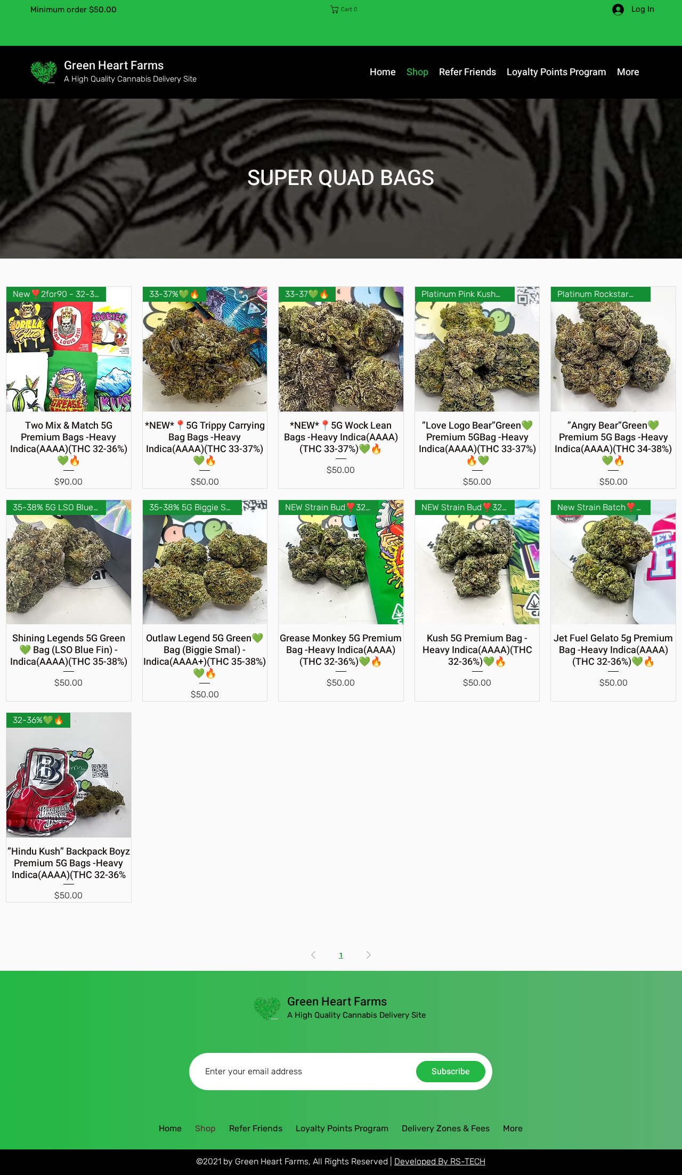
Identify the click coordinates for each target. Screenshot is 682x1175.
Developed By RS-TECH (439, 1161)
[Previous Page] (313, 954)
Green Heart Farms (114, 65)
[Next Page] (368, 954)
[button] (346, 9)
